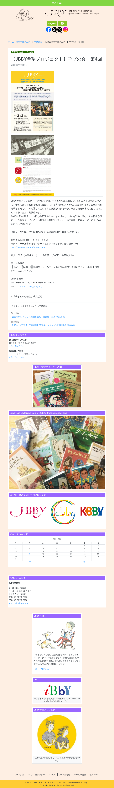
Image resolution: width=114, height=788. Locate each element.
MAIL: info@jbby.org (18, 603)
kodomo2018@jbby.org (30, 286)
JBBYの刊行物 (79, 774)
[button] (55, 3)
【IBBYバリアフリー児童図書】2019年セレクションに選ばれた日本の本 (43, 325)
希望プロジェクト (18, 52)
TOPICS (51, 774)
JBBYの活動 (64, 774)
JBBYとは (19, 774)
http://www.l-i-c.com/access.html (28, 247)
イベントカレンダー (36, 774)
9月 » (84, 562)
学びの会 (30, 52)
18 (29, 554)
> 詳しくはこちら (16, 346)
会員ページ (94, 774)
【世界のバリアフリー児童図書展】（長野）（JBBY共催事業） (39, 317)
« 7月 (29, 562)
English (52, 23)
